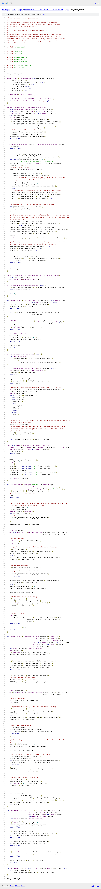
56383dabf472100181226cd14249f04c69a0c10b (43, 9)
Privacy (17, 886)
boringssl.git (17, 9)
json (97, 886)
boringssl (6, 9)
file (42, 14)
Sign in (97, 3)
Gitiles (12, 886)
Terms (23, 886)
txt (93, 886)
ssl (68, 9)
